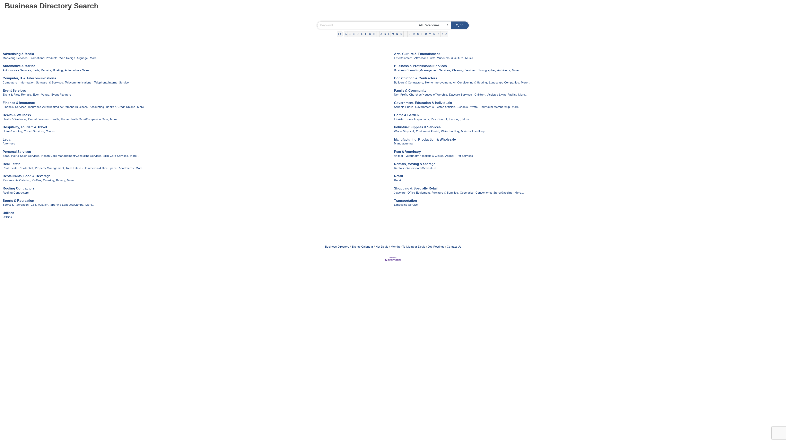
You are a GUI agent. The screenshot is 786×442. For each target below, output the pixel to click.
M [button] (393, 34)
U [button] (426, 34)
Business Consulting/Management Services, (422, 70)
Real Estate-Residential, (18, 168)
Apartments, (126, 168)
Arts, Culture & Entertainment (417, 54)
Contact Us (454, 246)
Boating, (58, 70)
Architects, (504, 70)
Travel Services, (34, 131)
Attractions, (421, 58)
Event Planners (61, 94)
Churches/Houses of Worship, (428, 94)
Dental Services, (38, 119)
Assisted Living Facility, (502, 94)
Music (469, 58)
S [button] (418, 34)
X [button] (438, 34)
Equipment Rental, (428, 131)
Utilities (8, 213)
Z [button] (446, 34)
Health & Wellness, (15, 119)
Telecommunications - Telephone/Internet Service (97, 82)
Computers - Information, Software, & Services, (33, 82)
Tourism (51, 131)
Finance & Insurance (19, 103)
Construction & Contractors (415, 78)
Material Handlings (473, 131)
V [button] (430, 34)
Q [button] (410, 34)
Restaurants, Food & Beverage (27, 176)
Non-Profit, (401, 94)
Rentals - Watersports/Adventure (415, 168)
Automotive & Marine (19, 66)
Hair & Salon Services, (25, 155)
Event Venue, (41, 94)
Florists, (399, 119)
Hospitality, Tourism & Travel (25, 127)
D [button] (358, 34)
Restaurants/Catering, (17, 180)
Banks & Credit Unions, (121, 106)
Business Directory (337, 246)
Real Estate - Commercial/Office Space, (91, 168)
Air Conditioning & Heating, (470, 82)
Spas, (6, 155)
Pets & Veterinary (407, 151)
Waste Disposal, (404, 131)
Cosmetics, (467, 192)
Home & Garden (406, 115)
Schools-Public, (404, 106)
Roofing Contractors (19, 188)
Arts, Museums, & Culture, (447, 58)
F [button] (366, 34)
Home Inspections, (417, 119)
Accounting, (97, 106)
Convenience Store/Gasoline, (494, 192)
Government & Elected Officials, (435, 106)
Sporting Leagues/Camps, (67, 204)
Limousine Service (406, 204)
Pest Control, (439, 119)
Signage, (83, 58)
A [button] (346, 34)
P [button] (405, 34)
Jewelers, (400, 192)
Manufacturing (403, 143)
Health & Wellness (17, 115)
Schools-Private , (468, 106)
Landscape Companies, (504, 82)
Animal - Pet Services (459, 155)
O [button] (401, 34)
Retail (398, 176)
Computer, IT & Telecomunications (29, 78)
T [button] (421, 34)
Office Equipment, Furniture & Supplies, (433, 192)
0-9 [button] (339, 34)
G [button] (370, 34)
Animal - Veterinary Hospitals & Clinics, (419, 155)
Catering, (49, 180)
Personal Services (17, 151)
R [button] (414, 34)
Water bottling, (450, 131)
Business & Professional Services (420, 66)
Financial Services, (15, 106)
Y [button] (442, 34)
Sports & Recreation (18, 200)
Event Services (14, 90)
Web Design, (67, 58)
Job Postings (436, 246)
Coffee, (37, 180)
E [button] (362, 34)
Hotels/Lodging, (13, 131)
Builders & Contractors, (409, 82)
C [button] (354, 34)
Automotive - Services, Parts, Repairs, (27, 70)
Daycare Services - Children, (467, 94)
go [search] (461, 25)
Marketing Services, (15, 58)
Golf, (34, 204)
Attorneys (9, 143)
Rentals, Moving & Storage (414, 164)
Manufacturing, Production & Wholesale (425, 139)
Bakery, (61, 180)
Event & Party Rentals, (17, 94)
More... (94, 58)
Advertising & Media (18, 54)
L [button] (389, 34)
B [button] (349, 34)
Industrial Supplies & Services (417, 127)
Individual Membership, (496, 106)
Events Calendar (362, 246)
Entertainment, (403, 58)
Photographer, (487, 70)
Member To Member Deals (408, 246)
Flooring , (455, 119)
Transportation (405, 200)
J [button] (381, 34)
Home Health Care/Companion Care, (85, 119)
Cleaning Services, (464, 70)
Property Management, (50, 168)
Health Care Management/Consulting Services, (71, 155)
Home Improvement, (438, 82)
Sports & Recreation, (16, 204)
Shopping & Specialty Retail (415, 188)
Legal (7, 139)
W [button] (434, 34)
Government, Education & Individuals (423, 103)
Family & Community (410, 90)
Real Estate (11, 164)
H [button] (374, 34)
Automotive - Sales (77, 70)
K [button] (385, 34)
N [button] (397, 34)
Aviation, (43, 204)
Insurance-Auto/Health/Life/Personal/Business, (58, 106)
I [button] (377, 34)
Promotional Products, (43, 58)
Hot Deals (382, 246)
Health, (55, 119)
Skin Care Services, (116, 155)
